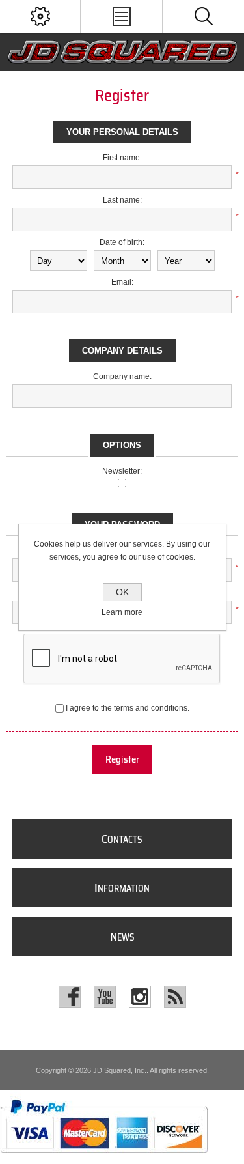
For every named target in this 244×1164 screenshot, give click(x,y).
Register (122, 759)
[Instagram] (139, 996)
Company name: (122, 376)
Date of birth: (122, 242)
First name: (122, 157)
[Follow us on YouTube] (104, 996)
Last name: (122, 200)
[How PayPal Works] (104, 1159)
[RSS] (175, 996)
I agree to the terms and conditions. (127, 708)
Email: (122, 282)
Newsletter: (122, 471)
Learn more (122, 612)
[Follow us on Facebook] (69, 996)
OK (122, 592)
